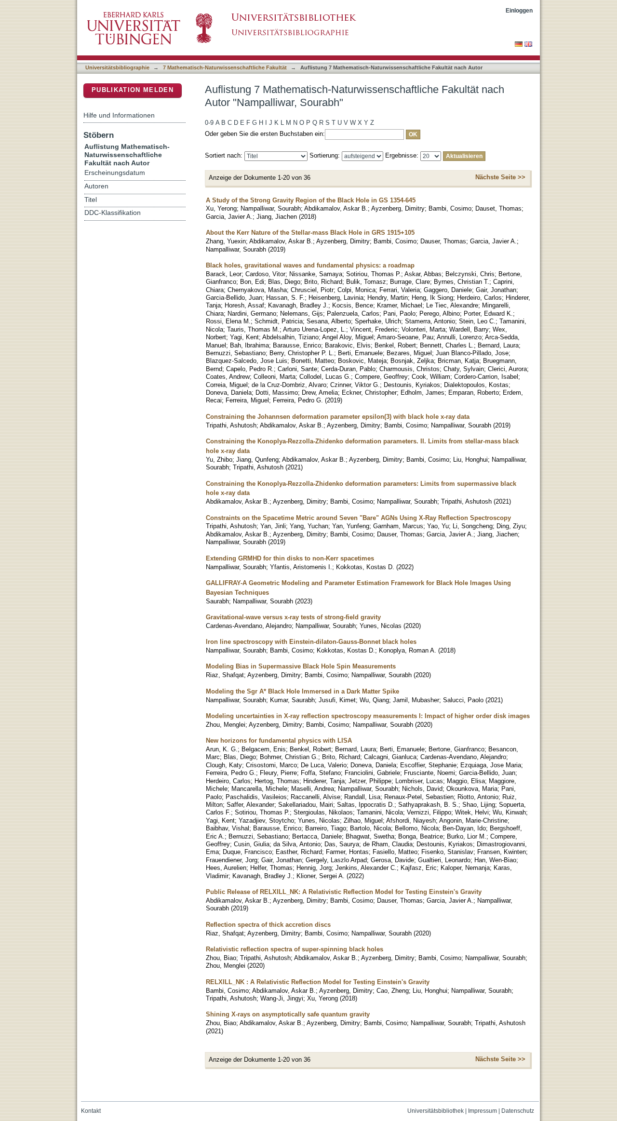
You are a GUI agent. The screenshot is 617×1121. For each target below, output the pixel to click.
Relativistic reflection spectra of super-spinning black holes (294, 949)
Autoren (96, 186)
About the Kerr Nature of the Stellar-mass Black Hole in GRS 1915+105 (310, 232)
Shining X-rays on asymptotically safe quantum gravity (288, 1014)
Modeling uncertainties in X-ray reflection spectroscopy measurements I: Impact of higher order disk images (368, 716)
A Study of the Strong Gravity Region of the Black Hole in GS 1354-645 (311, 200)
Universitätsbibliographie (117, 67)
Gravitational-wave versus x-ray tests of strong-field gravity (293, 617)
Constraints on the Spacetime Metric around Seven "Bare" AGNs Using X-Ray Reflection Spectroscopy (358, 517)
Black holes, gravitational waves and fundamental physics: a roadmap (310, 265)
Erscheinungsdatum (114, 172)
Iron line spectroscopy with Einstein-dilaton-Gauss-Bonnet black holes (311, 641)
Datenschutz (517, 1111)
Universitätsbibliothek (435, 1111)
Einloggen (519, 10)
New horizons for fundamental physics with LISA (279, 740)
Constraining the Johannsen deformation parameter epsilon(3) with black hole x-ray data (337, 416)
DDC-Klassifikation (112, 212)
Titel (90, 199)
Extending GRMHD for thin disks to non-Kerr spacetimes (290, 558)
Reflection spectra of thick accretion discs (268, 924)
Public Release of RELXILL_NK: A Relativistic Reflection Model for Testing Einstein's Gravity (344, 891)
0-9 (209, 122)
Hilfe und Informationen (119, 115)
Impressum (482, 1111)
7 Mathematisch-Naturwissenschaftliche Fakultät (225, 67)
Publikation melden (133, 89)
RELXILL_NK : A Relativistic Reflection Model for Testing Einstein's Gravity (317, 982)
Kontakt (91, 1111)
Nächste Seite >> (500, 177)
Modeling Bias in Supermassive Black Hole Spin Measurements (301, 666)
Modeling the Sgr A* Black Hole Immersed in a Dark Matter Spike (302, 691)
